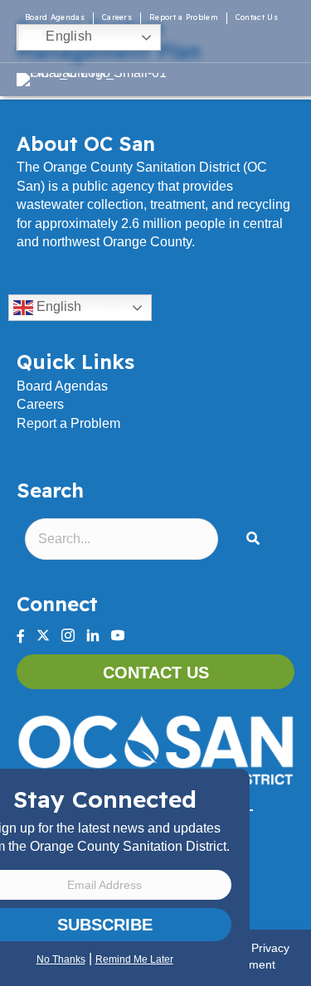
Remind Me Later (134, 959)
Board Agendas (55, 17)
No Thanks (60, 959)
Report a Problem (183, 17)
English (67, 36)
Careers (117, 17)
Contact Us (257, 17)
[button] (256, 539)
